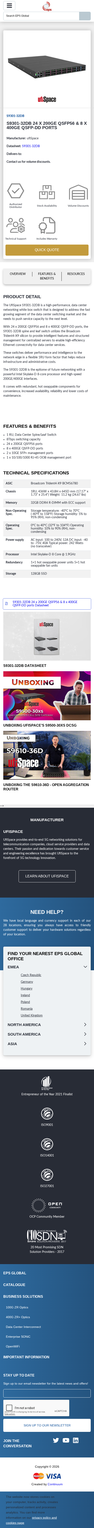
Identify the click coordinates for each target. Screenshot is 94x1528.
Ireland (25, 995)
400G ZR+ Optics (18, 1317)
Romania (27, 1008)
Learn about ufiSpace (47, 876)
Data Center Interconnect (23, 1327)
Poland (25, 1002)
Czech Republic (31, 975)
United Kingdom (32, 1015)
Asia (12, 1044)
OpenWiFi (13, 1346)
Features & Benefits (47, 276)
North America (24, 1025)
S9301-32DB (31, 146)
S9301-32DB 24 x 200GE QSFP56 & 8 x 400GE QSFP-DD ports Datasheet (45, 604)
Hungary (26, 988)
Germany (27, 982)
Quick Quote (47, 250)
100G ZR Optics (17, 1307)
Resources (76, 274)
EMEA (13, 967)
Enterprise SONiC (18, 1336)
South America (24, 1034)
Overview (18, 274)
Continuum (55, 1484)
